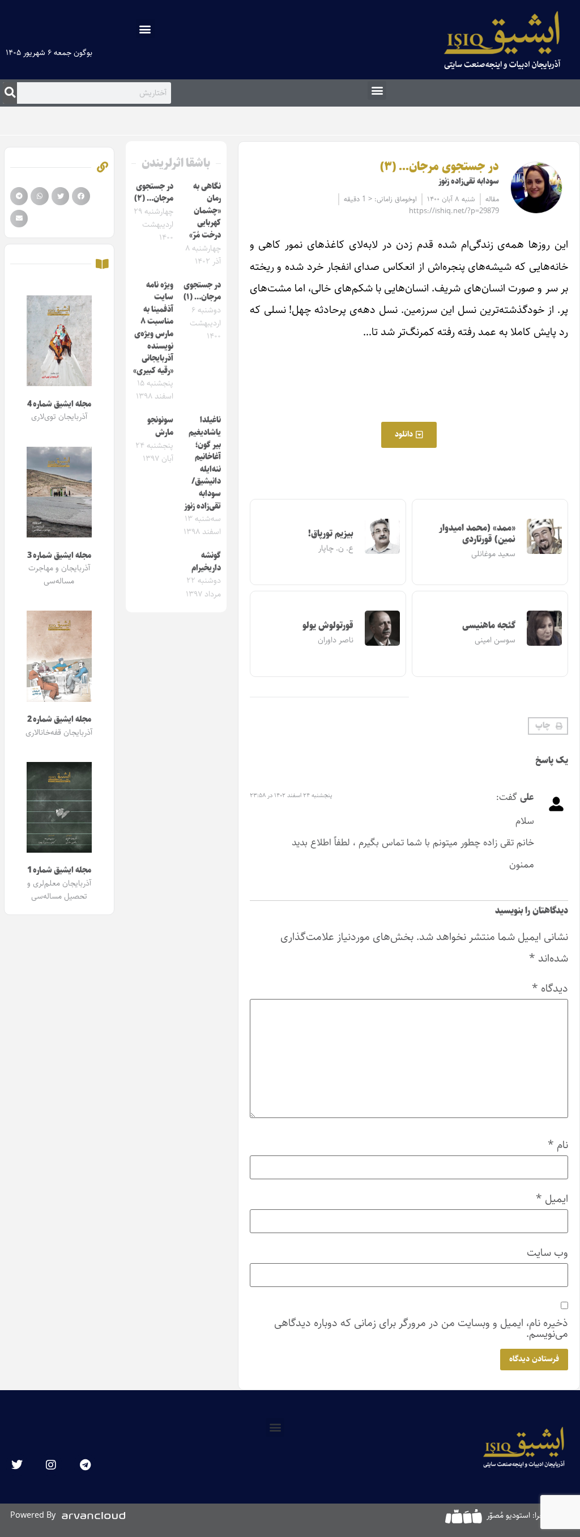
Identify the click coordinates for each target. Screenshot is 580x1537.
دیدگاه (550, 988)
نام (558, 1145)
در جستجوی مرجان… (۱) (202, 291)
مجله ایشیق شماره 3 (59, 555)
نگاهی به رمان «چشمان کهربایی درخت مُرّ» (205, 211)
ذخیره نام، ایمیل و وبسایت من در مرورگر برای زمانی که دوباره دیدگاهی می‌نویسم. (421, 1328)
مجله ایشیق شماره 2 (59, 719)
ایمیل (552, 1198)
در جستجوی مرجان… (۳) (439, 167)
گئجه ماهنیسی (488, 626)
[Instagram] (51, 1465)
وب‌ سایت (547, 1252)
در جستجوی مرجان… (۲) (153, 192)
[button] (145, 28)
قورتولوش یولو (327, 626)
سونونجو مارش (160, 426)
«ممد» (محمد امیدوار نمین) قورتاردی (477, 533)
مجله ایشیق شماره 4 (59, 404)
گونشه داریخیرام (206, 561)
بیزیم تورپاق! (330, 534)
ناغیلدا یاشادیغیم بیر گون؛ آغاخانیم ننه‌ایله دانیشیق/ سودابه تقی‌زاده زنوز (202, 463)
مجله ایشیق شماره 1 (59, 870)
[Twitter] (17, 1465)
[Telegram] (85, 1465)
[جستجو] (10, 93)
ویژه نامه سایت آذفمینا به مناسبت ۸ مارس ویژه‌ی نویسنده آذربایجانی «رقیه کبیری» (153, 328)
